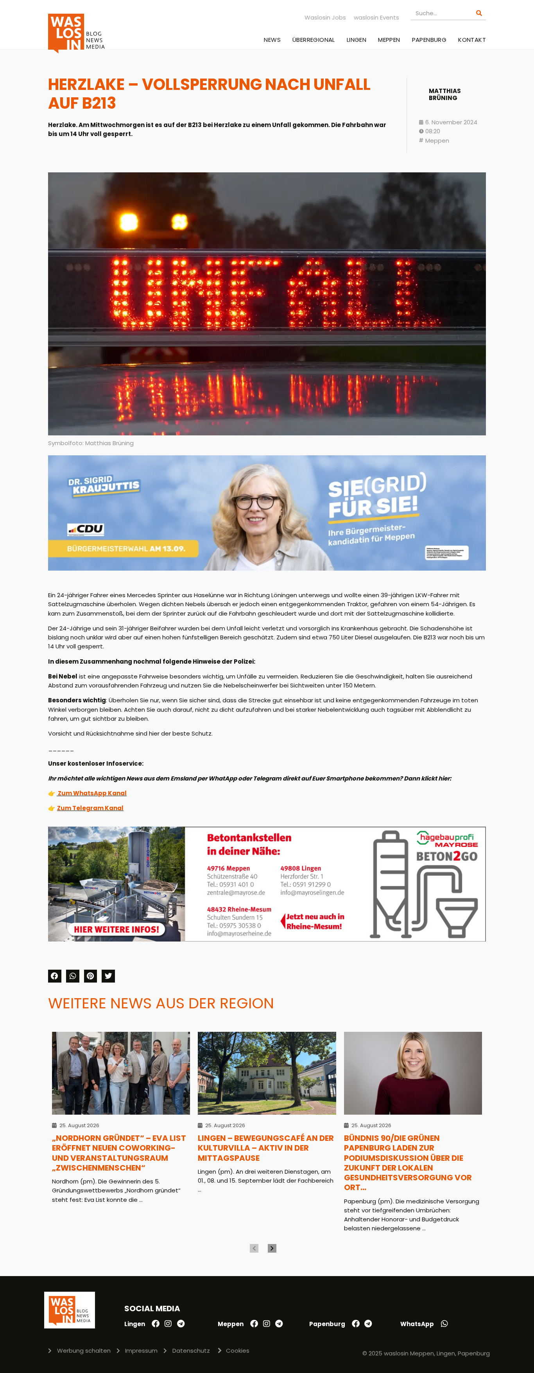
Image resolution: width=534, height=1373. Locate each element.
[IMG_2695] (267, 939)
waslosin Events (376, 17)
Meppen (389, 40)
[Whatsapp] (444, 1323)
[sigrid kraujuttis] (267, 568)
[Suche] (479, 13)
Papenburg (429, 40)
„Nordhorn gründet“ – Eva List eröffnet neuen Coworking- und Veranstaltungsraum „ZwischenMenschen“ (119, 1153)
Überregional (313, 40)
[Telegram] (180, 1323)
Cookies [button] (237, 1350)
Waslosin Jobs (325, 17)
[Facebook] (155, 1323)
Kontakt (472, 40)
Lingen (356, 40)
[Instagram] (168, 1323)
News (272, 40)
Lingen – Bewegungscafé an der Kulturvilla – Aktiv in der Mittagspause (266, 1148)
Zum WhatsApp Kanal (92, 793)
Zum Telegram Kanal (90, 808)
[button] (54, 976)
